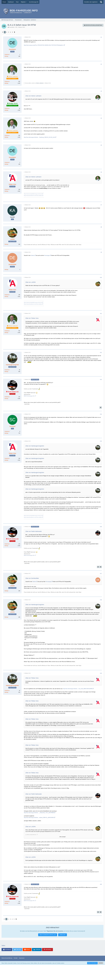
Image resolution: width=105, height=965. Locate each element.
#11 (101, 313)
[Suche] (101, 2)
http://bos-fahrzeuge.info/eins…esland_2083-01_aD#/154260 (39, 817)
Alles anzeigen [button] (62, 836)
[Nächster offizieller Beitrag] (100, 407)
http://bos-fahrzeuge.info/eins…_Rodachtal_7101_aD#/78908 (39, 812)
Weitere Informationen (92, 963)
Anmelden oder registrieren (91, 2)
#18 (101, 599)
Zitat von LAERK (30, 282)
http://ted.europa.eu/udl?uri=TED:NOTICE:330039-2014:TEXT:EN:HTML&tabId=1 (43, 45)
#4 (101, 118)
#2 (101, 64)
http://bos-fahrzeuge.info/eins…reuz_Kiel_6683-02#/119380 (77, 688)
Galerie (32, 255)
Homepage (47, 255)
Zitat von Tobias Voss (32, 318)
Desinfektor (12, 27)
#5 (101, 145)
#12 (101, 352)
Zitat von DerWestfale (32, 578)
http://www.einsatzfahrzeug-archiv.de (33, 193)
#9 (101, 252)
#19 (101, 673)
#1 (101, 37)
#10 (101, 277)
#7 (101, 205)
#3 (101, 91)
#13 (101, 379)
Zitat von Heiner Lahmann (33, 96)
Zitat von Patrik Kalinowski (33, 531)
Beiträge (6, 56)
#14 (101, 414)
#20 (101, 884)
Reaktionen (7, 54)
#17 (101, 573)
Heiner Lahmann (39, 83)
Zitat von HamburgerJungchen (34, 446)
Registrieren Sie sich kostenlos (55, 931)
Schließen (101, 963)
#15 (101, 441)
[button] (7, 949)
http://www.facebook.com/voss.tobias (33, 195)
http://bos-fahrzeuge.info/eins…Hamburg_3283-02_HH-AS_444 (39, 137)
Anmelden (62, 934)
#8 (101, 227)
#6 (101, 172)
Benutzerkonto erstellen (48, 934)
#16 (101, 526)
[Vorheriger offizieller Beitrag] (98, 567)
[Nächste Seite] (14, 32)
